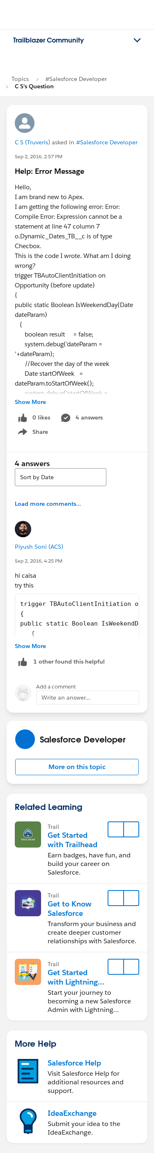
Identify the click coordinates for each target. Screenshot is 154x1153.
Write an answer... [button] (65, 697)
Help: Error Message (49, 171)
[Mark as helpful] (22, 662)
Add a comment (56, 686)
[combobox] (60, 477)
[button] (77, 767)
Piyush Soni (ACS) (39, 546)
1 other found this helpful (69, 661)
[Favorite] (115, 829)
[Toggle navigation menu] (137, 40)
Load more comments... (48, 503)
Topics (20, 79)
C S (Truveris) (32, 142)
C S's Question (34, 86)
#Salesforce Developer (76, 79)
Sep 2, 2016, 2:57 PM (38, 156)
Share (31, 433)
